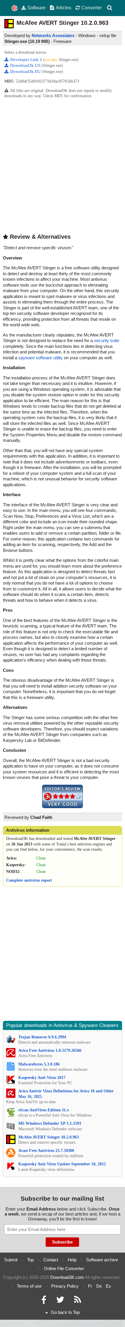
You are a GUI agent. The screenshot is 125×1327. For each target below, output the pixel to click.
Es (108, 1286)
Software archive (102, 1259)
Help (72, 1259)
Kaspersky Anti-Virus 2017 (41, 1077)
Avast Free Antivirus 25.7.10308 (46, 1150)
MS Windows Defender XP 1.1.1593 (49, 1123)
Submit (10, 1259)
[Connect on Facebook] (43, 1301)
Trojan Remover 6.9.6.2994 (42, 1037)
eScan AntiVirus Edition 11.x (43, 1110)
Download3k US (26, 65)
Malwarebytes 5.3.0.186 (39, 1064)
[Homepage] (14, 8)
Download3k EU (26, 71)
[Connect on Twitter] (60, 1301)
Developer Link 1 (26, 59)
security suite (106, 340)
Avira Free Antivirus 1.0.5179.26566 (49, 1050)
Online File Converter (64, 1268)
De (99, 1286)
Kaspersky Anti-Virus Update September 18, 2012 (62, 1164)
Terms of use (29, 1286)
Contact (50, 1259)
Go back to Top (65, 1312)
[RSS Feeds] (77, 1301)
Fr (90, 1286)
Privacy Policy (64, 1286)
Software (36, 7)
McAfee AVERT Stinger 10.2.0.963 (48, 1137)
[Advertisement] (62, 166)
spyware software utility (40, 357)
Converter (91, 7)
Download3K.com (67, 1277)
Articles (63, 7)
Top (30, 1259)
